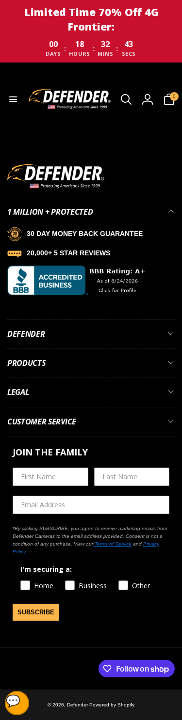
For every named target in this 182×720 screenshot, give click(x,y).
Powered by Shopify (111, 704)
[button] (13, 99)
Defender (78, 704)
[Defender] (55, 187)
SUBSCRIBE (35, 612)
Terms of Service (112, 544)
